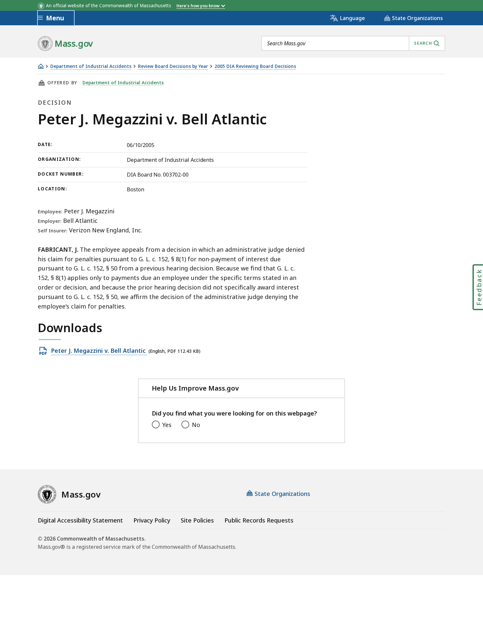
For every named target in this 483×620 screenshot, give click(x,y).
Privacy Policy (151, 520)
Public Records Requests (258, 520)
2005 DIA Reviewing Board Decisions (255, 66)
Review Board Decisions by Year (173, 66)
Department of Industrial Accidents (90, 66)
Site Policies (197, 520)
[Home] (41, 66)
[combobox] (353, 43)
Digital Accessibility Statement (80, 520)
